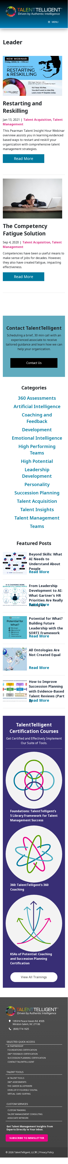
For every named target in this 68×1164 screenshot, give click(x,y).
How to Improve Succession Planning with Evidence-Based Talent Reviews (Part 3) (15, 690)
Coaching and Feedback (37, 418)
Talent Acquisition (37, 120)
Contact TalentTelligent (21, 1061)
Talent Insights (37, 509)
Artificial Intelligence (37, 406)
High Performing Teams (37, 449)
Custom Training (17, 1110)
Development (37, 429)
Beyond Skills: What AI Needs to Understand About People (15, 563)
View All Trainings (34, 977)
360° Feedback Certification (23, 1053)
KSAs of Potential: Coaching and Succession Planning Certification (31, 958)
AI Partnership (15, 1046)
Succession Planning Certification (27, 1057)
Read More (29, 158)
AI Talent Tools (16, 1078)
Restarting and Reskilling (22, 107)
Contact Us (34, 363)
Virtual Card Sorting (19, 1093)
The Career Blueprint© (20, 1086)
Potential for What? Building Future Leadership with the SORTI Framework (15, 627)
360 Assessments (37, 398)
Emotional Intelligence (37, 438)
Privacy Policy (46, 1152)
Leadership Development (37, 472)
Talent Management (37, 518)
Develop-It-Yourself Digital (23, 1090)
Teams (37, 526)
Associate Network (18, 1117)
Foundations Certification (22, 1049)
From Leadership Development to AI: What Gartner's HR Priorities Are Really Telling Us (15, 594)
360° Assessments (17, 1082)
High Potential (37, 461)
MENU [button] (55, 22)
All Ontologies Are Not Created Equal (15, 659)
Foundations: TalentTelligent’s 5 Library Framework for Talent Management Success (34, 815)
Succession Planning (37, 492)
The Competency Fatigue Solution (25, 229)
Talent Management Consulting (25, 1114)
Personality (37, 484)
